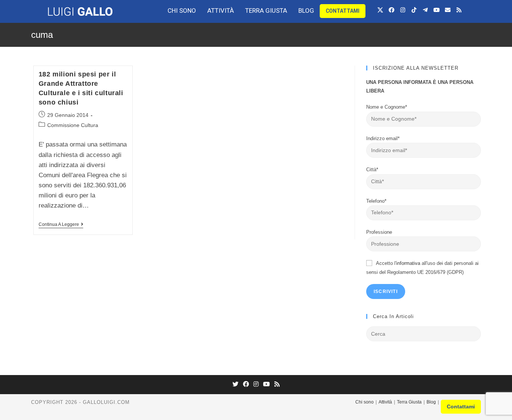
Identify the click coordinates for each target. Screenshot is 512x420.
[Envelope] (447, 9)
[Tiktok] (413, 9)
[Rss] (458, 9)
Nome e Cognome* (386, 107)
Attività (220, 10)
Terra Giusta (266, 10)
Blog (306, 10)
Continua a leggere (59, 224)
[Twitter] (235, 384)
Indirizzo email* (383, 138)
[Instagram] (402, 9)
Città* (372, 169)
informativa (408, 263)
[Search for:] (423, 333)
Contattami (342, 11)
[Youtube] (436, 9)
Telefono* (376, 201)
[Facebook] (391, 9)
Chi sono (182, 10)
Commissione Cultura (72, 125)
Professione (379, 232)
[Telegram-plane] (425, 9)
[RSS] (277, 384)
